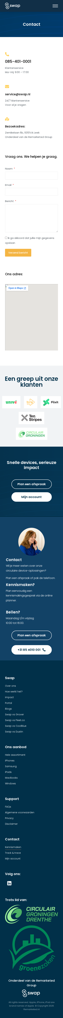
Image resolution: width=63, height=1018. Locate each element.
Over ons (10, 686)
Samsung (11, 766)
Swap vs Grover (14, 714)
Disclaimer (11, 824)
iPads (8, 772)
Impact (9, 697)
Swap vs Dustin (14, 731)
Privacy (9, 818)
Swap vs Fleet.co (15, 720)
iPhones (9, 760)
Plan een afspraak (31, 484)
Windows (10, 783)
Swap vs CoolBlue (15, 726)
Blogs (8, 708)
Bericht (9, 201)
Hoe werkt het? (14, 691)
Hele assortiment (15, 755)
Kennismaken (13, 847)
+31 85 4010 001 (29, 650)
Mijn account (31, 497)
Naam (9, 168)
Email (8, 185)
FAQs (8, 806)
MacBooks (11, 777)
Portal (8, 703)
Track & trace (13, 853)
